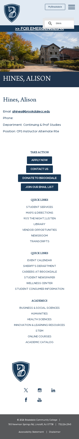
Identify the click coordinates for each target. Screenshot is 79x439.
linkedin (53, 390)
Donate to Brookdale (39, 178)
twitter (26, 390)
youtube (39, 400)
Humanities (39, 313)
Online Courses (39, 336)
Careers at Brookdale (39, 271)
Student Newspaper (39, 277)
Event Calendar (39, 260)
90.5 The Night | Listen (39, 218)
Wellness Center (39, 283)
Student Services (39, 207)
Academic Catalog (39, 342)
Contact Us (39, 169)
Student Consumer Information (39, 288)
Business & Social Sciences (39, 307)
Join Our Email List (39, 187)
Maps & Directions (39, 212)
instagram (39, 390)
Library (39, 224)
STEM (39, 330)
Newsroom (39, 235)
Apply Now (39, 160)
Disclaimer (54, 432)
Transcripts (39, 241)
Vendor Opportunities (39, 229)
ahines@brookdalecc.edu (31, 111)
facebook (26, 400)
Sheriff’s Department (39, 266)
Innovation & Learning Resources (39, 325)
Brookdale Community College (16, 13)
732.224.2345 (64, 424)
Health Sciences (39, 319)
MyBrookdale (55, 7)
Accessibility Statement (31, 432)
